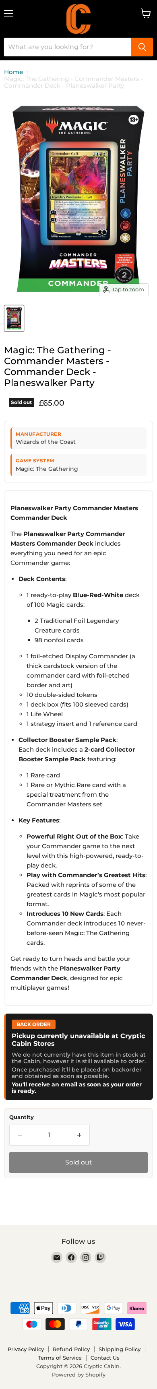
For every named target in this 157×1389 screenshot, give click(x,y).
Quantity (21, 1117)
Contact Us (105, 1357)
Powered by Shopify (78, 1374)
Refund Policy (71, 1349)
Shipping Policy (119, 1349)
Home (13, 71)
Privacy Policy (26, 1349)
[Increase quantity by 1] (79, 1135)
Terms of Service (60, 1357)
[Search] (142, 47)
